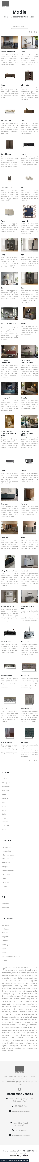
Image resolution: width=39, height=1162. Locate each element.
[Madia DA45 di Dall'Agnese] (29, 527)
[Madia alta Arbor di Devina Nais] (29, 75)
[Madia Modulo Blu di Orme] (29, 211)
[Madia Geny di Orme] (29, 278)
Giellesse (5, 798)
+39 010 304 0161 (21, 1130)
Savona (4, 960)
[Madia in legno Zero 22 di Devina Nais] (29, 144)
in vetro (4, 886)
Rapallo (4, 948)
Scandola (5, 826)
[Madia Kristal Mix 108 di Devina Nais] (9, 732)
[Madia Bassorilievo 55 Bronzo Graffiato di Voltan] (29, 351)
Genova (5, 941)
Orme (4, 810)
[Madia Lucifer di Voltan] (29, 313)
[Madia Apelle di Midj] (29, 461)
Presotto (5, 822)
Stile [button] (4, 897)
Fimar (4, 794)
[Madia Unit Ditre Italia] (29, 178)
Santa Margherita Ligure (11, 956)
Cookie (10, 1161)
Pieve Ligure (6, 944)
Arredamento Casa (19, 17)
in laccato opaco (8, 859)
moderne (5, 907)
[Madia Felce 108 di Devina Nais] (29, 732)
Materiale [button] (7, 840)
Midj (3, 802)
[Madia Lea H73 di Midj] (9, 461)
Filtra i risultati (18, 26)
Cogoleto (5, 937)
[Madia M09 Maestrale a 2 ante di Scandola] (29, 596)
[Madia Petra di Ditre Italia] (9, 211)
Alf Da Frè (5, 779)
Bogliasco (5, 929)
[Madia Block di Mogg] (29, 42)
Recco (4, 952)
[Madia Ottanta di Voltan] (29, 388)
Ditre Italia (5, 791)
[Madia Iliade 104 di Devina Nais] (9, 699)
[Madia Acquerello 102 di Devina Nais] (9, 665)
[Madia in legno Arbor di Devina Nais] (9, 75)
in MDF (4, 878)
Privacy (3, 1161)
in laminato (6, 863)
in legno (5, 867)
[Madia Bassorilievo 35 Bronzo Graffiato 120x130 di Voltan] (29, 421)
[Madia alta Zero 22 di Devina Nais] (9, 144)
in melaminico (7, 847)
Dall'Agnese (6, 783)
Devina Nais (6, 787)
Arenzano (5, 925)
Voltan (4, 830)
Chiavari (5, 933)
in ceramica (6, 851)
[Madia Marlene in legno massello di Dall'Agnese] (29, 494)
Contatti (23, 1153)
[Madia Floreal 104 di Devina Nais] (29, 665)
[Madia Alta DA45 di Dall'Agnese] (9, 527)
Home (6, 17)
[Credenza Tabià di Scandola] (9, 596)
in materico (6, 874)
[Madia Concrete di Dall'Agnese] (9, 494)
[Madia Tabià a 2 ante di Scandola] (29, 561)
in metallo (5, 882)
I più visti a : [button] (8, 918)
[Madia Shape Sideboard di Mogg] (9, 42)
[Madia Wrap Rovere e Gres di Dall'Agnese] (9, 561)
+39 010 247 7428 (21, 1106)
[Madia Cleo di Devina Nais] (29, 111)
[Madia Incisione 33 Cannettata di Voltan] (9, 351)
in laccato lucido (8, 855)
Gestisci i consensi (21, 1161)
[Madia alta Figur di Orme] (29, 244)
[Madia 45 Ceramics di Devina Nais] (9, 111)
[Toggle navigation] (34, 4)
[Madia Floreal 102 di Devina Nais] (29, 632)
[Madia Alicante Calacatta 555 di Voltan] (9, 313)
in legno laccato (8, 870)
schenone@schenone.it (21, 1111)
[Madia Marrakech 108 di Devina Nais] (29, 699)
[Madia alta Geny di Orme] (9, 244)
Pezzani (4, 818)
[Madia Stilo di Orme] (9, 278)
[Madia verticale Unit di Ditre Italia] (9, 178)
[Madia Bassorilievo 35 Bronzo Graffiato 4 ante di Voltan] (9, 421)
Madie (32, 17)
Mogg (4, 806)
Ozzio (4, 814)
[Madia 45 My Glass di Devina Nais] (9, 632)
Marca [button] (5, 772)
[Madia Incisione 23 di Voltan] (9, 388)
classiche (5, 904)
